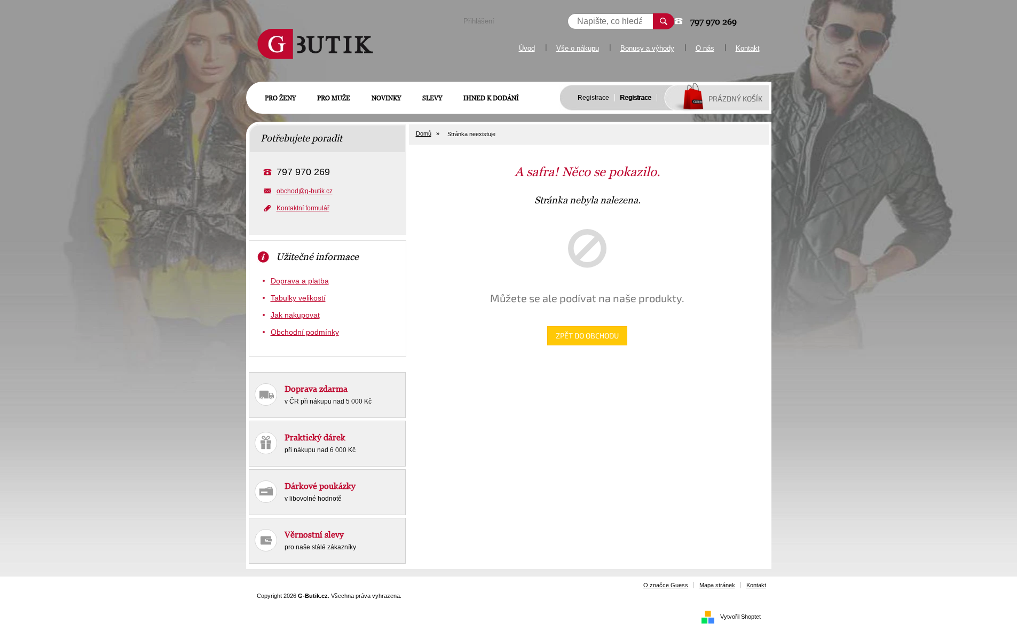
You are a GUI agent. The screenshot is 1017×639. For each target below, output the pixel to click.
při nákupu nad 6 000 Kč (320, 443)
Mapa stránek (717, 585)
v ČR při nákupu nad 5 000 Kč (328, 394)
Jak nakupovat (295, 315)
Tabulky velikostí (298, 298)
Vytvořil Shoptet (740, 616)
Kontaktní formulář (303, 208)
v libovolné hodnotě (320, 491)
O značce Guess (665, 585)
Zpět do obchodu (587, 335)
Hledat (663, 21)
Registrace (593, 97)
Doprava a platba (300, 281)
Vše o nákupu (577, 48)
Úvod (527, 48)
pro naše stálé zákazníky (320, 540)
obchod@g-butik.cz (305, 191)
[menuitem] (280, 98)
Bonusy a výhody (647, 48)
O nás (705, 48)
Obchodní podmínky (305, 332)
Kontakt (748, 48)
